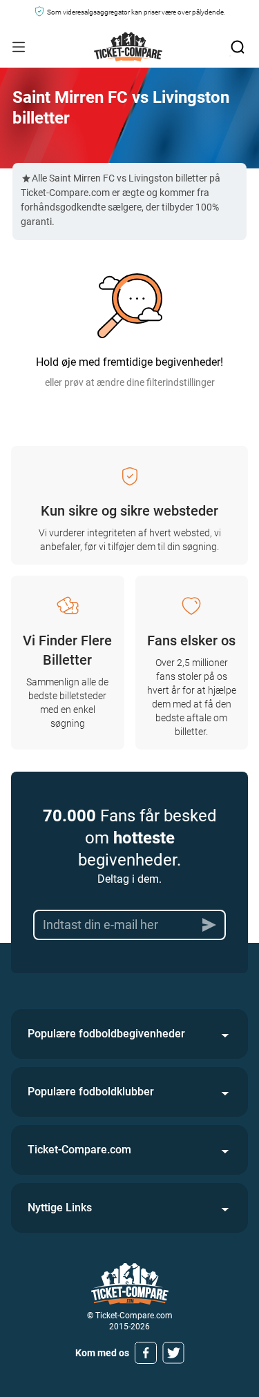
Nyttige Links (60, 1207)
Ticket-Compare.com (79, 1149)
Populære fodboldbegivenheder (106, 1033)
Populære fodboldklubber (91, 1091)
